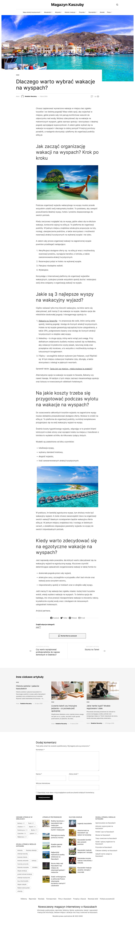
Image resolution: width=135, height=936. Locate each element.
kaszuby (20, 850)
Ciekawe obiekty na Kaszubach (106, 850)
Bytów (34, 830)
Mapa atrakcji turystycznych (31, 12)
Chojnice (21, 826)
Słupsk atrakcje (22, 871)
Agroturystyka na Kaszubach (105, 823)
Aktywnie (58, 12)
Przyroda (82, 12)
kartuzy (34, 860)
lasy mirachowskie (22, 881)
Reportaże (32, 899)
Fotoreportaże (51, 899)
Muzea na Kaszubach (102, 835)
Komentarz (40, 750)
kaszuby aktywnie (22, 860)
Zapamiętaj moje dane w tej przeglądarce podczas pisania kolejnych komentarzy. (66, 792)
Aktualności (47, 12)
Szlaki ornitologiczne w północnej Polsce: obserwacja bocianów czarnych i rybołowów (58, 881)
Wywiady (41, 899)
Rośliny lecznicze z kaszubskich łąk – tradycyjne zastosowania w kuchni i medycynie (57, 825)
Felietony (24, 899)
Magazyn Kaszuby (67, 4)
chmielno (34, 867)
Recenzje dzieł (93, 899)
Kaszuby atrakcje (31, 850)
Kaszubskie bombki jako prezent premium (84, 842)
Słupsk (32, 826)
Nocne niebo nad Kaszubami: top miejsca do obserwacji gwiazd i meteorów (58, 867)
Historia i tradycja (70, 12)
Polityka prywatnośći (107, 899)
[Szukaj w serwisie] (117, 4)
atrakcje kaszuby (22, 853)
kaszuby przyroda (22, 864)
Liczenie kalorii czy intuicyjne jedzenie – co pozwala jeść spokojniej (64, 708)
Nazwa (39, 774)
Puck (31, 823)
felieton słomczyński (23, 888)
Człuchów (21, 833)
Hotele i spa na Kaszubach (104, 832)
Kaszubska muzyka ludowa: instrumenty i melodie (85, 860)
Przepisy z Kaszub (79, 899)
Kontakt (102, 12)
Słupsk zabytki (21, 884)
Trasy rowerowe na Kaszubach (106, 838)
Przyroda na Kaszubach (103, 847)
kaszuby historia (22, 857)
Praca (109, 12)
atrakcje (19, 891)
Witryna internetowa (43, 783)
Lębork (33, 833)
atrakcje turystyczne (23, 877)
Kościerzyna (22, 830)
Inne (17, 75)
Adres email (73, 774)
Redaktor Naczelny (31, 96)
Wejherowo (22, 837)
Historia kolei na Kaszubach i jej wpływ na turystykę (84, 833)
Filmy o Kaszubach (64, 899)
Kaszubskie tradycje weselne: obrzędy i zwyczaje (84, 870)
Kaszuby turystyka (23, 867)
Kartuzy (21, 823)
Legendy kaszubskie (85, 823)
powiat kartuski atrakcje (24, 874)
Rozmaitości (92, 12)
